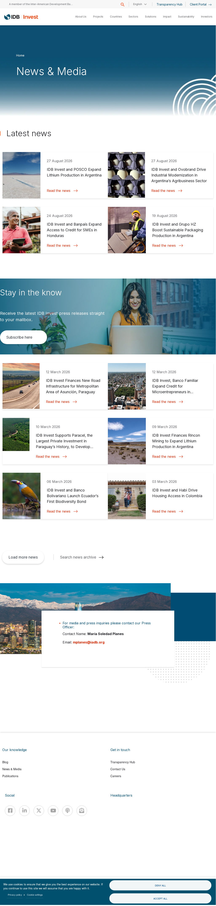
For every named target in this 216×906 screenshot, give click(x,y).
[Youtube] (53, 810)
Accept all (160, 898)
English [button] (137, 4)
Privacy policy (15, 894)
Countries (116, 16)
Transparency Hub (169, 4)
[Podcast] (67, 810)
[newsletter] (81, 810)
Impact (167, 16)
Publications (10, 776)
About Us (80, 16)
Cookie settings (35, 894)
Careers (115, 776)
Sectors (133, 16)
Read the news (58, 191)
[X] (39, 810)
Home (20, 55)
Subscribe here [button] (19, 337)
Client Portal (198, 4)
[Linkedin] (24, 810)
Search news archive (78, 557)
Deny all (160, 885)
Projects (98, 16)
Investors (206, 16)
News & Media (11, 769)
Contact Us (117, 769)
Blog (5, 762)
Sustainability (186, 16)
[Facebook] (10, 810)
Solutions (150, 16)
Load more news (23, 557)
